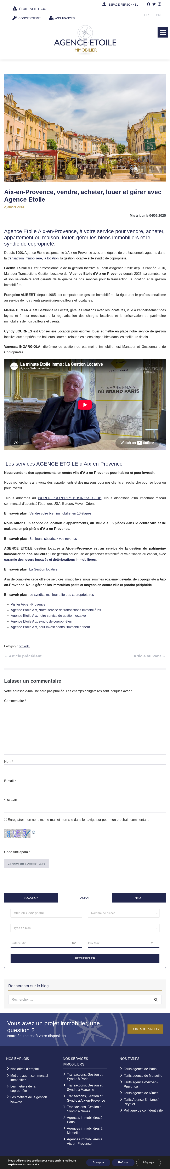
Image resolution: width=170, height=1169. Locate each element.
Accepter (98, 1162)
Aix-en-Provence (57, 231)
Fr (146, 15)
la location (51, 258)
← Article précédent (22, 656)
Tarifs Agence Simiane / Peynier (141, 1102)
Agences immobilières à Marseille (84, 1131)
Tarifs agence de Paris (140, 1069)
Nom (8, 761)
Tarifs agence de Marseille (143, 1075)
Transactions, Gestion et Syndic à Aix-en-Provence (86, 1098)
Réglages (148, 1162)
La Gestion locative (43, 569)
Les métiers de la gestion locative (28, 1099)
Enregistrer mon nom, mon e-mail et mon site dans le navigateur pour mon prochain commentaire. (79, 819)
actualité (24, 646)
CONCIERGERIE (29, 18)
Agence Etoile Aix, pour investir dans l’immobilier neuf (50, 627)
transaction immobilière (25, 258)
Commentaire (15, 701)
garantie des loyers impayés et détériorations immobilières (50, 559)
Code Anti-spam (16, 852)
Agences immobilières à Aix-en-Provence (84, 1141)
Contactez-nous (145, 1029)
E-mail (10, 781)
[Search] (156, 999)
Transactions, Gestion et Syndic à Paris (84, 1077)
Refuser (123, 1162)
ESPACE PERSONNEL (123, 4)
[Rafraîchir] (34, 831)
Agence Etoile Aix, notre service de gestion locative (48, 615)
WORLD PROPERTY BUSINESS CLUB (70, 498)
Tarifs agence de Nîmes (141, 1093)
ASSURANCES (65, 18)
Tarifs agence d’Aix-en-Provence (141, 1084)
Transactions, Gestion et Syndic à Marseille (84, 1087)
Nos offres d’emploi (24, 1069)
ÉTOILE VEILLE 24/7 (32, 9)
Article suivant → (150, 656)
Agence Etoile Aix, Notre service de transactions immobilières (56, 610)
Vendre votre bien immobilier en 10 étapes (60, 513)
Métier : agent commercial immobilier (29, 1078)
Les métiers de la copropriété (22, 1088)
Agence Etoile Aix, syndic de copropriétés (41, 621)
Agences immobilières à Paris (84, 1120)
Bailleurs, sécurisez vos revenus (53, 538)
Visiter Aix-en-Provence (28, 604)
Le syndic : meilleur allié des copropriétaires (61, 594)
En (158, 15)
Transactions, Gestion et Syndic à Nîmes (84, 1109)
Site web (10, 800)
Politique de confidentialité (143, 1110)
